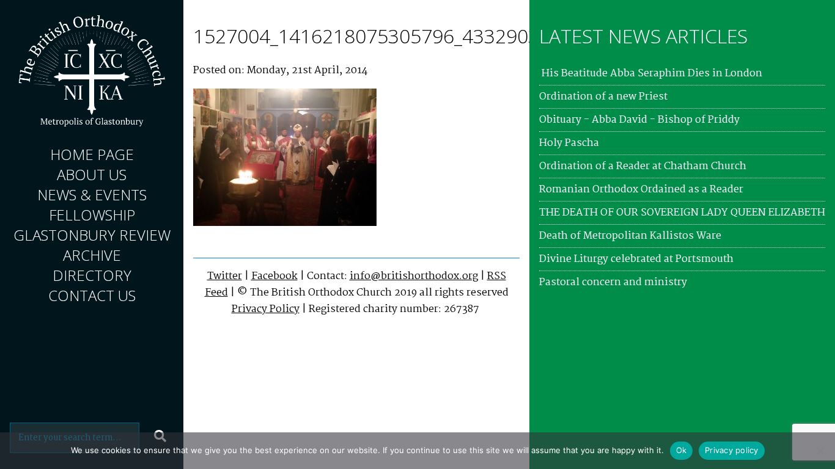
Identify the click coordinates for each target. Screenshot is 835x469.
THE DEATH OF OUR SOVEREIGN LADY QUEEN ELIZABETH (682, 213)
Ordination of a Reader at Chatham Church (642, 166)
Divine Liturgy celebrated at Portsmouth (636, 259)
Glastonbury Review (92, 235)
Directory (92, 275)
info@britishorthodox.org (414, 276)
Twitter (224, 276)
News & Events (92, 194)
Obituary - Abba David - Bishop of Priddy (639, 120)
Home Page (92, 154)
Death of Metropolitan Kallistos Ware (630, 236)
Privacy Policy (266, 309)
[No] (820, 451)
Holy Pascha (569, 143)
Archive (92, 255)
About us (92, 174)
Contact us (92, 295)
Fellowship (92, 215)
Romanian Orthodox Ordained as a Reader (641, 189)
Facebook (274, 276)
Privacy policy (732, 450)
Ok (681, 450)
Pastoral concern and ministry (613, 282)
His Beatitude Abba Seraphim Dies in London (650, 73)
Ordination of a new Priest (603, 97)
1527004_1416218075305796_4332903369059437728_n (443, 36)
